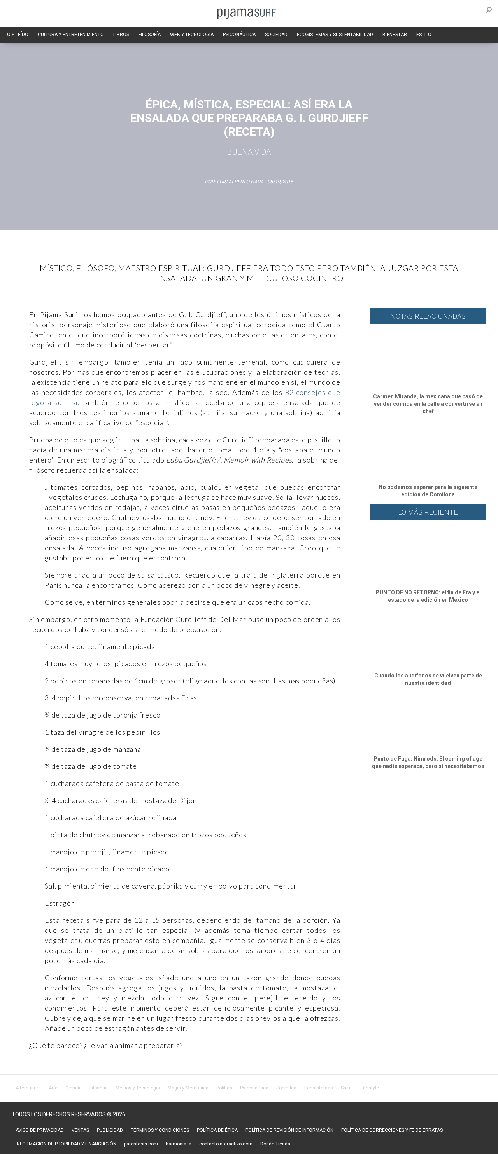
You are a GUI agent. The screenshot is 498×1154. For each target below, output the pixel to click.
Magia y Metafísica (188, 1088)
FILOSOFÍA (150, 34)
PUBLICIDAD (110, 1130)
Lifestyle (370, 1088)
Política (224, 1088)
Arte (53, 1088)
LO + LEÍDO (16, 34)
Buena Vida (249, 152)
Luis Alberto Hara (240, 182)
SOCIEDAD (276, 34)
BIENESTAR (394, 34)
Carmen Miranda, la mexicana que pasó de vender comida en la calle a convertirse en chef (428, 403)
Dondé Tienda (275, 1144)
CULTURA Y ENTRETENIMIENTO (71, 34)
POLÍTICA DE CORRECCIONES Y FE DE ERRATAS (392, 1130)
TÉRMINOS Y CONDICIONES (160, 1130)
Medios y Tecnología (138, 1088)
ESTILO (423, 34)
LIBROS (121, 34)
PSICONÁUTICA (239, 34)
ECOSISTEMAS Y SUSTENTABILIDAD (335, 34)
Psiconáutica (254, 1088)
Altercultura (28, 1088)
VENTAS (80, 1130)
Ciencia (73, 1088)
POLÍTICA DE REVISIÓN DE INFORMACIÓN (289, 1130)
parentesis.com (141, 1144)
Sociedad (286, 1088)
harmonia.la (178, 1144)
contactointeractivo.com (226, 1144)
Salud (347, 1088)
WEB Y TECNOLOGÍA (192, 34)
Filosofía (98, 1088)
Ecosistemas (318, 1088)
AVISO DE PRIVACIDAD (40, 1130)
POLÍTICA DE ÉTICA (217, 1130)
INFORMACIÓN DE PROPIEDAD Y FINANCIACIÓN (66, 1144)
